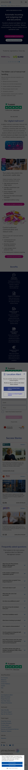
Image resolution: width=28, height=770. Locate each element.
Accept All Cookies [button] (12, 762)
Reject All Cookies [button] (12, 765)
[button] (12, 768)
